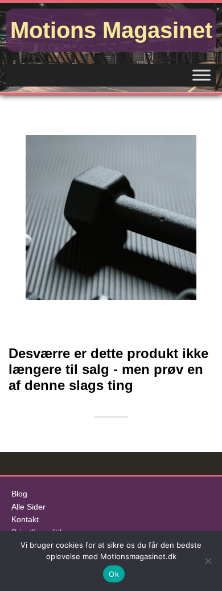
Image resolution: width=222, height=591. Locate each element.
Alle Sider (28, 507)
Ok (114, 573)
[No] (207, 561)
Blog (19, 494)
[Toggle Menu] (201, 74)
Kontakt (25, 519)
